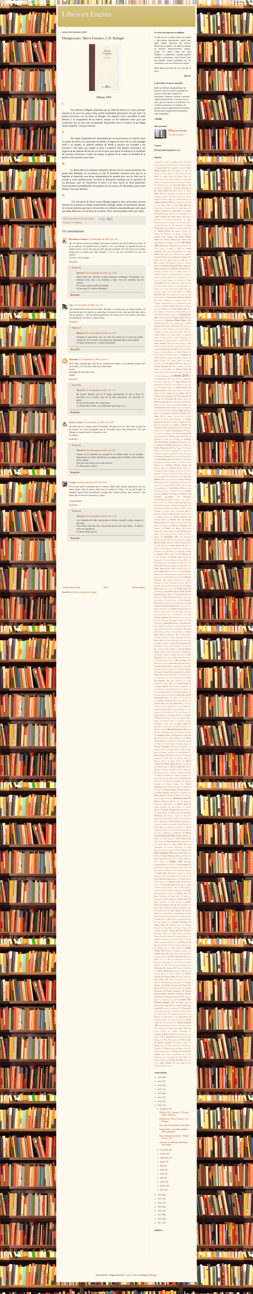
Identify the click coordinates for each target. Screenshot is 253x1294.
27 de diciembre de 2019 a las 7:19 (100, 390)
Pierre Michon (159, 879)
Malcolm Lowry (170, 718)
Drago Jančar (170, 372)
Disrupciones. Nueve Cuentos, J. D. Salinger (174, 1120)
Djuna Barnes (183, 363)
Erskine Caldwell (181, 425)
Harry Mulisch (159, 508)
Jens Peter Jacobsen (160, 586)
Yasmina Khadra (160, 1060)
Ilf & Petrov (179, 534)
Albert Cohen (183, 176)
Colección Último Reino (175, 320)
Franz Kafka (176, 456)
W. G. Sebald (167, 1037)
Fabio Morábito (159, 436)
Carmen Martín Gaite (180, 289)
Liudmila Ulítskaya (164, 700)
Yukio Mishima (166, 1063)
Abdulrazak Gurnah (161, 162)
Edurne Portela (160, 390)
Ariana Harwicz (182, 246)
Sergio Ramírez (167, 936)
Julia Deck (178, 632)
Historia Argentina (179, 525)
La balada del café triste (176, 663)
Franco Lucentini (185, 453)
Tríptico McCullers (168, 994)
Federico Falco (175, 436)
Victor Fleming (164, 1025)
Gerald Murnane (175, 476)
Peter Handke (183, 864)
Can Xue (180, 280)
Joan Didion (169, 591)
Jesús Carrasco (168, 589)
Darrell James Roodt (177, 343)
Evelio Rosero (166, 433)
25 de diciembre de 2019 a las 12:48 (101, 272)
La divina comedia (184, 669)
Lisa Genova (186, 698)
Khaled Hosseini (178, 655)
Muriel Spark (183, 804)
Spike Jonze (187, 945)
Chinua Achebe (169, 306)
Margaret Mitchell (185, 732)
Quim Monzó (172, 879)
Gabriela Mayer (159, 468)
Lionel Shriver (173, 698)
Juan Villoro (166, 632)
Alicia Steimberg (169, 194)
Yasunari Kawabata (176, 1060)
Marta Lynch (176, 761)
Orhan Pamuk (171, 841)
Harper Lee (184, 505)
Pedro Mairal (159, 862)
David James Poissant (165, 349)
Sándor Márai (159, 925)
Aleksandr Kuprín (185, 182)
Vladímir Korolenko (179, 1031)
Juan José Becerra (160, 629)
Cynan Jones (168, 332)
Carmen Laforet (182, 286)
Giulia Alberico (185, 479)
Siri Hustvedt (183, 942)
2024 (160, 1085)
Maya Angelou (171, 772)
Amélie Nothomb (182, 199)
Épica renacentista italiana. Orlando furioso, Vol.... (174, 1137)
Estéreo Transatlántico (174, 430)
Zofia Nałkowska (182, 1063)
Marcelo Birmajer (182, 726)
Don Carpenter (178, 366)
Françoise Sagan (163, 456)
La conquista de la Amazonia (164, 669)
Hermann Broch (160, 519)
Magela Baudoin (176, 715)
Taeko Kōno (179, 959)
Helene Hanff (174, 514)
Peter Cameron (170, 864)
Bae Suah (168, 257)
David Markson (168, 352)
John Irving (171, 600)
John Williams (170, 606)
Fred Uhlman (162, 459)
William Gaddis (182, 1043)
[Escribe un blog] (103, 218)
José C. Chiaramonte (175, 614)
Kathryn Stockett (182, 646)
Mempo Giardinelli (164, 775)
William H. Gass (174, 1045)
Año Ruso (186, 242)
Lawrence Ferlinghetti (180, 686)
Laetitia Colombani (169, 675)
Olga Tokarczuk (182, 838)
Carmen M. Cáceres (161, 289)
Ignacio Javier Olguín (162, 534)
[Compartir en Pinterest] (111, 218)
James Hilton (171, 563)
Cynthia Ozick (183, 332)
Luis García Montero (178, 709)
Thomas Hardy (159, 974)
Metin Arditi (173, 778)
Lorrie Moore (173, 703)
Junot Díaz (187, 640)
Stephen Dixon (159, 953)
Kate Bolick (158, 646)
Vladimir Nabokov (161, 1034)
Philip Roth (161, 873)
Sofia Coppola (175, 945)
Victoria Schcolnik (178, 1025)
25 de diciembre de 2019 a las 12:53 (101, 333)
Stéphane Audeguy (181, 951)
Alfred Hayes (177, 191)
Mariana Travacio (160, 749)
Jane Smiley (172, 568)
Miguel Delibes (170, 789)
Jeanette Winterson (174, 580)
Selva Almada (169, 930)
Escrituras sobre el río (162, 427)
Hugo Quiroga (170, 531)
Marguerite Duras (164, 735)
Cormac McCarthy (172, 326)
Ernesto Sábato (172, 422)
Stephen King (173, 954)
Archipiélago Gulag (166, 245)
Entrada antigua (138, 587)
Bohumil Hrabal (178, 268)
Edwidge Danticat (176, 390)
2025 (160, 1081)
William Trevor (178, 1051)
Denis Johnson (168, 358)
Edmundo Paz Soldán (161, 384)
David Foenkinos (168, 346)
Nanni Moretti (177, 807)
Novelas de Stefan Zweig (170, 835)
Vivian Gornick (160, 1031)
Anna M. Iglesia (185, 222)
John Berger (179, 594)
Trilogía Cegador (171, 985)
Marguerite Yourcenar (182, 735)
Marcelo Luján (159, 729)
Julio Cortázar (162, 637)
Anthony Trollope (181, 231)
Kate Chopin (169, 646)
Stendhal (168, 951)
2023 (160, 1089)
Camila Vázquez (167, 280)
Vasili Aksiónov (168, 1017)
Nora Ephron (186, 830)
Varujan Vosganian (177, 1014)
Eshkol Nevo (178, 428)
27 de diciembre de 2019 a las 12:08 (98, 422)
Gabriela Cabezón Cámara (176, 465)
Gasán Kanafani (169, 471)
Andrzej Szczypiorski (174, 219)
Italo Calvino (166, 548)
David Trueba (159, 355)
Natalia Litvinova (185, 810)
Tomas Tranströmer (176, 979)
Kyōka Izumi (158, 663)
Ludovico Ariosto (160, 709)
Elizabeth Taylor (175, 407)
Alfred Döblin (163, 190)
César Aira (184, 294)
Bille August (183, 266)
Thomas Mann (175, 974)
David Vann (172, 355)
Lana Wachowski (176, 678)
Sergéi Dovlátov (184, 930)
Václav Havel (159, 1011)
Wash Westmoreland (171, 1040)
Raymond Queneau (170, 884)
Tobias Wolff (183, 977)
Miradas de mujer (180, 798)
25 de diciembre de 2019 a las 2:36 (88, 305)
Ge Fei (180, 471)
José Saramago (162, 620)
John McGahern (179, 603)
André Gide (158, 208)
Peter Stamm (158, 870)
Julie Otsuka (186, 634)
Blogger (153, 1274)
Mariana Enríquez (181, 746)
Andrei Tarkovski (170, 214)
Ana (71, 304)
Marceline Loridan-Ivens (163, 726)
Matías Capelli (176, 766)
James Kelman (171, 566)
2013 (160, 1214)
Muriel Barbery (168, 804)
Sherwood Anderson (161, 939)
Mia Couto (158, 781)
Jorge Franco (179, 611)
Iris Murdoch (179, 540)
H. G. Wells (168, 502)
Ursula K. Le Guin (169, 1008)
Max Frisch (158, 772)
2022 (160, 1093)
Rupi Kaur (168, 913)
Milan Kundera (160, 795)
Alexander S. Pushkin (162, 188)
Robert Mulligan (169, 899)
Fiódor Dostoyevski (161, 448)
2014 (160, 1210)
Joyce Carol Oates (181, 623)
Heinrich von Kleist (160, 514)
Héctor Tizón (170, 511)
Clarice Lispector (170, 314)
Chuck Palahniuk (163, 309)
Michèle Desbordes (173, 787)
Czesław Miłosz (175, 335)
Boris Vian (169, 271)
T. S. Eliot (167, 959)
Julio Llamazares (177, 637)
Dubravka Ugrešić (184, 372)
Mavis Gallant (183, 769)
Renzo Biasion (186, 887)
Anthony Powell (164, 231)
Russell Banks (180, 913)
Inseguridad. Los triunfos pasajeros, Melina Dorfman (174, 1130)
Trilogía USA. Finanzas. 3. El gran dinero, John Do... (174, 1113)
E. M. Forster (170, 379)
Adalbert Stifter (177, 162)
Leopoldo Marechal (161, 695)
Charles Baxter (185, 297)
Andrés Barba (183, 214)
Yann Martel (183, 1057)
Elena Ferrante (160, 402)
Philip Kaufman (185, 870)
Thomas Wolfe (170, 976)
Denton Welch (176, 360)
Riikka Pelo (175, 896)
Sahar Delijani (186, 916)
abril (162, 1177)
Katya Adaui (158, 649)
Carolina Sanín (176, 291)
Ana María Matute (164, 205)
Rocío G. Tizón (75, 422)
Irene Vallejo (167, 540)
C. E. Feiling (180, 277)
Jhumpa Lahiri (182, 588)
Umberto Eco (168, 1000)
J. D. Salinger (76, 222)
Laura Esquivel (176, 680)
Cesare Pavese (171, 297)
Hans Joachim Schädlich (169, 505)
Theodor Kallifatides (184, 968)
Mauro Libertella (169, 769)
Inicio (106, 587)
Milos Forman (165, 798)
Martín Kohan (170, 764)
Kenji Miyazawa (173, 652)
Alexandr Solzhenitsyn (182, 188)
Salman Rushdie (185, 919)
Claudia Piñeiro (164, 317)
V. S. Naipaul (183, 1008)
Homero (157, 528)
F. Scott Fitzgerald (181, 433)
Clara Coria (171, 312)
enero (162, 1189)
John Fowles (184, 597)
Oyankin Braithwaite (174, 847)
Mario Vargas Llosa (161, 755)
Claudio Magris (178, 317)
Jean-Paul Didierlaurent (170, 577)
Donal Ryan (167, 369)
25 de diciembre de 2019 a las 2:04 (102, 239)
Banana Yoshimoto (181, 257)
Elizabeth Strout (160, 407)
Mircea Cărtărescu (161, 801)
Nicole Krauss (159, 827)
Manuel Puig (168, 721)
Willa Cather (186, 1040)
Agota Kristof (162, 168)
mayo (162, 1173)
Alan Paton (180, 173)
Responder (73, 261)
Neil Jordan (167, 818)
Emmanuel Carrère (169, 413)
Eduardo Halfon (182, 387)
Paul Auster (159, 858)
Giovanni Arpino (170, 479)
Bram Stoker (183, 271)
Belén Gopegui (159, 263)
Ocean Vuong (167, 838)
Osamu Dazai (163, 844)
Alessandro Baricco (180, 185)
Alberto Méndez (175, 179)
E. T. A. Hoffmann (184, 379)
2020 (160, 1101)
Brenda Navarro (177, 274)
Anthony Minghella (184, 228)
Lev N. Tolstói (176, 695)
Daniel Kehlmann (181, 338)
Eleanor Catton (182, 399)
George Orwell (169, 474)
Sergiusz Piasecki (182, 936)
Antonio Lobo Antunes (163, 236)
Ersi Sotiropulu (163, 425)
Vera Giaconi (176, 1020)
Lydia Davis (168, 712)
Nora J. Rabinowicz (164, 833)
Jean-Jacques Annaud (174, 574)
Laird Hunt (161, 678)
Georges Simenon (160, 476)
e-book (176, 375)
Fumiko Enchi (171, 462)
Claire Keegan (177, 309)
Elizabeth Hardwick (181, 405)
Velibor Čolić (183, 1017)
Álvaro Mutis (167, 199)
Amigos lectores (161, 202)
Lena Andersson (185, 689)
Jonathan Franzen (177, 608)
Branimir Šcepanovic (161, 274)
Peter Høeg (158, 867)
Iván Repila (180, 551)
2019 (160, 1105)
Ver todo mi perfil (176, 134)
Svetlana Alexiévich (176, 956)
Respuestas (76, 267)
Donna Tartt (158, 372)
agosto (163, 1161)
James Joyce (159, 565)
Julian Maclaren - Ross (171, 634)
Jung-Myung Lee (174, 640)
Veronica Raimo (167, 1022)
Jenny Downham (171, 583)
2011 (160, 1222)
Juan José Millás (175, 629)
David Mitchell (182, 352)
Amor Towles (177, 202)
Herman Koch (163, 517)
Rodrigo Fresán (185, 908)
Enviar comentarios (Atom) (85, 592)
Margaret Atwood (169, 732)
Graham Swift (176, 491)
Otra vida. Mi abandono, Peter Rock (174, 1125)
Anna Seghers (162, 225)
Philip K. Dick (171, 870)
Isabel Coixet (186, 543)
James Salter (159, 568)
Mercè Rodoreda (160, 778)
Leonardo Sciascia (164, 692)
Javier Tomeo (172, 571)
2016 (160, 1202)
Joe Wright (181, 591)
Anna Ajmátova (170, 222)
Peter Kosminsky (171, 867)
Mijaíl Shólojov (163, 792)
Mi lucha (184, 778)
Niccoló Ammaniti (170, 824)
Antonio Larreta (181, 234)
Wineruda (73, 359)
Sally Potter (161, 919)
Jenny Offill (184, 583)
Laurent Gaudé (182, 683)
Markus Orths (183, 758)
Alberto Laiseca (159, 179)
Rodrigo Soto (162, 910)
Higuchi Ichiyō (183, 522)
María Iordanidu (168, 741)
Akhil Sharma (176, 171)
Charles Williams (164, 300)
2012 (160, 1218)
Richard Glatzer (167, 893)
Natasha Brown (162, 813)
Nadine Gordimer (160, 807)
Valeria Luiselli (172, 1011)
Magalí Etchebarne (160, 715)
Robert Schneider (160, 902)
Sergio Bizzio (162, 933)
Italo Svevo (178, 548)
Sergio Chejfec (177, 933)
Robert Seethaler (176, 902)
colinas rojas (159, 323)
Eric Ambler (167, 416)
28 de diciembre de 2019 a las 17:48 (101, 516)
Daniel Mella (158, 340)
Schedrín (157, 930)
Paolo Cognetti (168, 850)
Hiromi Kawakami (161, 525)
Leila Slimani (172, 689)
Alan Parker (168, 173)
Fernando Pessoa (185, 442)
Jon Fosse (182, 606)
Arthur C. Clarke (175, 248)
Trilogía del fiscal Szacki (172, 988)
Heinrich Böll (183, 511)
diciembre (164, 1108)
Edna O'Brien (177, 384)
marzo (163, 1181)
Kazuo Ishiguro (185, 649)
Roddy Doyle (159, 908)
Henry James (186, 514)
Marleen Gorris (160, 761)
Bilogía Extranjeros (161, 268)
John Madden (166, 603)
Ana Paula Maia (181, 205)
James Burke (184, 560)
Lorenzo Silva (159, 703)
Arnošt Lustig (159, 248)
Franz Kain (187, 456)
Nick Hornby (184, 824)
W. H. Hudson (180, 1037)
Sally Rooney (172, 919)
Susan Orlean (186, 954)
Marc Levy (169, 724)
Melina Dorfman (185, 772)
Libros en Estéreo (86, 13)
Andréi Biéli (177, 211)
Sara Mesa (168, 928)
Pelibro (172, 861)
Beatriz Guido (159, 260)
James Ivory (184, 563)
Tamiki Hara (166, 962)
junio (162, 1169)
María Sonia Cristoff (184, 741)
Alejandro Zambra (169, 182)
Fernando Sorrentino (164, 445)
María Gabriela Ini (176, 738)
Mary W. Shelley (185, 764)
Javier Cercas (183, 568)
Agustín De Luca (177, 168)
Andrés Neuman (160, 216)
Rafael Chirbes (159, 882)
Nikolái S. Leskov (175, 827)
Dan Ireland (167, 338)
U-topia (72, 482)
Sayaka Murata (182, 928)
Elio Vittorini (166, 405)
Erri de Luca (186, 422)
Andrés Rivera (176, 216)
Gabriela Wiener (176, 468)
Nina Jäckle (174, 830)
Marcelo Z (81, 272)
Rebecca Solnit (186, 885)
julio (162, 1165)
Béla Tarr (184, 260)
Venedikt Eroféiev (160, 1020)
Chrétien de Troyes (184, 306)
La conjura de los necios (179, 666)
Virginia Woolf (182, 1028)
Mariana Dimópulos (162, 746)
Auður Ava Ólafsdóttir (172, 254)
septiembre (165, 1157)
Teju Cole (168, 965)
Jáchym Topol (176, 557)
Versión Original (184, 1022)
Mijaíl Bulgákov (185, 790)
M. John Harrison (182, 712)
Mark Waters (169, 758)
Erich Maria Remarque (173, 419)
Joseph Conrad (177, 620)
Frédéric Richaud (176, 459)
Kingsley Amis (166, 657)
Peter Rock (184, 867)
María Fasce (161, 738)
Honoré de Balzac (173, 528)
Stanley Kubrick (176, 948)
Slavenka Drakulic (160, 945)
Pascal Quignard (161, 852)
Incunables (168, 536)
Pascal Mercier (182, 850)
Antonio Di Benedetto (162, 234)
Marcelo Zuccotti (179, 130)
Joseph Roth (167, 623)
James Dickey (159, 563)
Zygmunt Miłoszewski (161, 1066)
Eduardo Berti (167, 387)
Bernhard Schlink (169, 266)
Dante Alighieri (160, 343)
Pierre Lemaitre (183, 876)
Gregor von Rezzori (180, 494)
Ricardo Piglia (162, 890)
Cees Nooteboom (171, 294)
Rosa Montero (176, 910)
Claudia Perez (185, 314)
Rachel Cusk (184, 879)
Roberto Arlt (168, 905)
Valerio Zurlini (162, 1014)
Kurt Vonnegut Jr (182, 660)
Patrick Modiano (168, 856)
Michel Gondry (173, 784)
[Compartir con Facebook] (108, 218)
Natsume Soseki (173, 816)
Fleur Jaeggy (177, 448)
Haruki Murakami (173, 508)
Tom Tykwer (159, 979)
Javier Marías (159, 571)
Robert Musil (183, 899)
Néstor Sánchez (175, 821)
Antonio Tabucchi (170, 239)
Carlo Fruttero (186, 283)
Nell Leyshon (178, 818)
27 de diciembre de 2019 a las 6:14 (93, 359)
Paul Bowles (171, 858)
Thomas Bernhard (164, 971)
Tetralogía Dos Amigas (163, 968)
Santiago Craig (175, 925)
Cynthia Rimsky (160, 335)
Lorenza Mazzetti (182, 701)
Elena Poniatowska (175, 402)
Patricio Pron (178, 853)
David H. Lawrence (184, 346)
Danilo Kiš (184, 340)
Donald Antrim (182, 369)
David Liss (180, 349)
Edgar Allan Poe (164, 382)
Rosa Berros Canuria (78, 239)
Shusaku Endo (177, 939)
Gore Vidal (187, 488)
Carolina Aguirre (160, 291)
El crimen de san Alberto (174, 393)
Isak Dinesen (161, 545)
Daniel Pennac (172, 340)
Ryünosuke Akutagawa (170, 916)
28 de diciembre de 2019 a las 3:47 (100, 450)
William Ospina (183, 1048)
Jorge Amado (166, 611)
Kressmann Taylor (166, 660)
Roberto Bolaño (182, 905)
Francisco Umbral (169, 453)
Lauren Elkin (168, 683)
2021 (160, 1097)
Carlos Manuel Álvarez (165, 286)
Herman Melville (180, 517)
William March (170, 1048)
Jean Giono (160, 574)
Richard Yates (182, 893)
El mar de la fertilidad (163, 399)
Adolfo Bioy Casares (172, 165)
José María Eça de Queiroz (181, 617)
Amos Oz (188, 202)
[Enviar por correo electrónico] (100, 218)
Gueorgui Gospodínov (164, 496)
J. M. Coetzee (160, 557)
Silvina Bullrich (168, 942)
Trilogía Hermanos (173, 991)
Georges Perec (183, 474)
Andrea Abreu (170, 208)
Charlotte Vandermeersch (163, 303)
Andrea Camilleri (161, 211)
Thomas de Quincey (181, 971)
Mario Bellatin (183, 752)
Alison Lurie (183, 194)
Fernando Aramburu (168, 442)
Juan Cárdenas (159, 626)
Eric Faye (180, 416)
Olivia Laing (158, 841)
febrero (163, 1185)
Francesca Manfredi (172, 451)
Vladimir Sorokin (178, 1034)
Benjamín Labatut (175, 263)
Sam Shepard (162, 922)
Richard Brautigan (176, 890)
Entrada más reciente (71, 587)
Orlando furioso (185, 841)
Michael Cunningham (173, 781)
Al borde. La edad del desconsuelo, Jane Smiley (174, 1143)
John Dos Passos (169, 597)
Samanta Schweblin (180, 922)
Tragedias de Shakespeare (173, 982)
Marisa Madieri (177, 755)
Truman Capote (172, 996)
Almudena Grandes (161, 196)
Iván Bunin (169, 551)
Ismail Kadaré (175, 545)
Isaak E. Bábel (174, 543)
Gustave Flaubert (175, 499)
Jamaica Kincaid (170, 560)
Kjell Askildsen (179, 657)
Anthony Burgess (169, 228)
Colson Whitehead (175, 323)
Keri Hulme (164, 655)
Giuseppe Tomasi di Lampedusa (168, 482)
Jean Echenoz (186, 571)
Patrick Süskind (183, 856)
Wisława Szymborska (173, 1054)
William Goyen (159, 1045)
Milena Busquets (176, 795)
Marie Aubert (174, 749)
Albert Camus (168, 176)
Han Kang (179, 502)
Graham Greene (162, 491)
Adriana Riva (186, 165)
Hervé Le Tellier (169, 522)
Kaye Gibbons (171, 649)
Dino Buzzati (170, 363)
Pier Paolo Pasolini (169, 876)
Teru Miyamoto (182, 965)
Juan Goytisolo (183, 626)
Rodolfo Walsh (172, 908)
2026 (160, 1077)
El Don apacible (181, 396)
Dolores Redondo (161, 366)
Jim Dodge (158, 591)
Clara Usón (158, 314)
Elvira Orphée (178, 410)
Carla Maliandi (172, 283)
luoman (128, 1274)
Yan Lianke (171, 1057)
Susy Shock (161, 956)
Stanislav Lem (162, 948)
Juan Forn (171, 626)
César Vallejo (158, 297)
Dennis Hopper (182, 358)
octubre (163, 1153)
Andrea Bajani (183, 208)
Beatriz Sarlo (172, 260)
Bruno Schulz (167, 277)
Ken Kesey (161, 652)
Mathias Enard (162, 767)
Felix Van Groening (173, 439)
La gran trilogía (163, 672)
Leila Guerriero (159, 689)
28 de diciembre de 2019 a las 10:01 (92, 482)
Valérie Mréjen (186, 1011)
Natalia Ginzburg (169, 810)
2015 (160, 1206)
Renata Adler (173, 887)
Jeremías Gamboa (176, 586)
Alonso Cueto (177, 196)
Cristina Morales (168, 329)
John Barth (168, 594)
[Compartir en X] (105, 218)
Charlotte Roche (181, 300)
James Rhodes (183, 566)
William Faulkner (165, 1042)
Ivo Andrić (171, 554)
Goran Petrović (174, 488)
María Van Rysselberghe (166, 744)
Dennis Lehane (160, 360)
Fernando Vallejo (182, 445)
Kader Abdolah (162, 643)
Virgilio (170, 1028)
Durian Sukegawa (163, 376)
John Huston (158, 600)
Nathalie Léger (175, 813)
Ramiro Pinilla (174, 882)
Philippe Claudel (176, 873)
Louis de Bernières (169, 706)
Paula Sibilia (183, 858)
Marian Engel (183, 744)
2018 (160, 1194)
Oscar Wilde (177, 844)
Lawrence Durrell (161, 686)
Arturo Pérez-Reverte (174, 251)
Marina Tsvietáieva (168, 752)
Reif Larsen (161, 887)
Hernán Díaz (176, 519)
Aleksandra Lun (163, 185)
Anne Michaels (177, 225)
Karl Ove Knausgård (180, 643)
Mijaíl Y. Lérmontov (180, 793)
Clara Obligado (183, 312)
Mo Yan (176, 801)
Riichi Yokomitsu (160, 896)
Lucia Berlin (184, 706)
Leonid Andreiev (181, 692)
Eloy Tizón (166, 410)
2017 (160, 1198)
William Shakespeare (161, 1051)
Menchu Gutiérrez (181, 775)
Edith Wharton (181, 382)
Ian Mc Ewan (183, 531)
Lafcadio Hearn (185, 675)
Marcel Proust (182, 723)
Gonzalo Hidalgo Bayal (172, 485)
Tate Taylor (178, 962)
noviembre (164, 1149)
